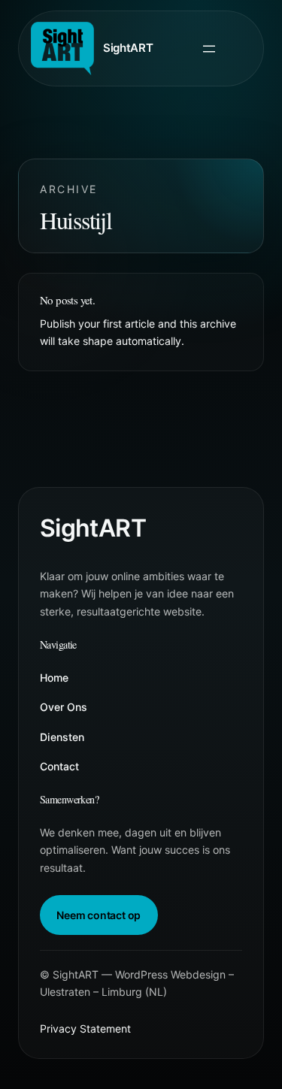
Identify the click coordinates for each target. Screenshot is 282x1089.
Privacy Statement (85, 1028)
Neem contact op (98, 915)
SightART (128, 48)
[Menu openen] (209, 49)
